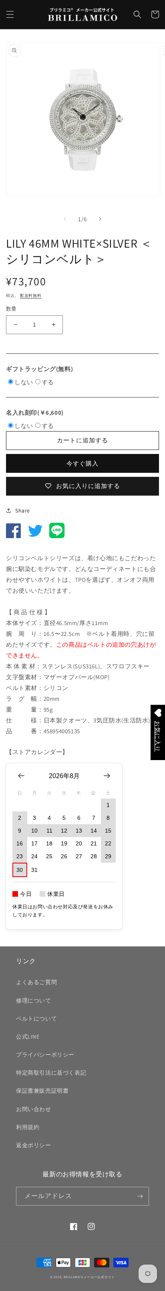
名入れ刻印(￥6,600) (35, 412)
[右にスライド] (100, 219)
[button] (10, 14)
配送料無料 (31, 295)
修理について (33, 1000)
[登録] (140, 1196)
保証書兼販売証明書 (42, 1090)
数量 (11, 308)
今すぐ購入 (82, 463)
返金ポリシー (33, 1145)
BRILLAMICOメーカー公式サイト (89, 1277)
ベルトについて (36, 1018)
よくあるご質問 (36, 982)
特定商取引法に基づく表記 (51, 1072)
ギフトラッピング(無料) (39, 369)
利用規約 (27, 1127)
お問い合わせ (33, 1109)
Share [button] (22, 510)
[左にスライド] (65, 219)
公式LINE (28, 1036)
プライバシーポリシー (45, 1054)
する (48, 382)
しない (23, 382)
